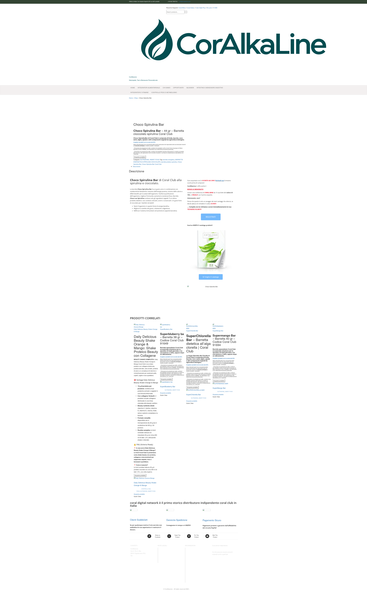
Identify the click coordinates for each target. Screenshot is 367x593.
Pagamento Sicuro (212, 520)
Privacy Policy (165, 550)
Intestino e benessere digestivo (210, 88)
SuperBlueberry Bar (166, 329)
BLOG (190, 88)
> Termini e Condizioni (168, 555)
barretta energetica (169, 160)
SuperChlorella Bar (192, 331)
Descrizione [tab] (136, 166)
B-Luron (209, 8)
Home (131, 98)
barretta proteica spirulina (169, 162)
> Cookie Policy (166, 552)
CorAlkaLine (133, 77)
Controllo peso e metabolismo (164, 92)
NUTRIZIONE (144, 160)
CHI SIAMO (166, 88)
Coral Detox (190, 8)
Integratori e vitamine (139, 92)
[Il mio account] (222, 8)
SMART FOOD (154, 160)
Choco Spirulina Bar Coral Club (151, 164)
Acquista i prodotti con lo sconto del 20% (144, 142)
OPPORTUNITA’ (178, 88)
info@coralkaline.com (185, 1)
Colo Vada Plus (200, 8)
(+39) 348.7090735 (139, 556)
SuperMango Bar (218, 331)
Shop (136, 98)
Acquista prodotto (139, 157)
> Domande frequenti (168, 558)
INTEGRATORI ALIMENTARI (149, 88)
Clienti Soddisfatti (138, 519)
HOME (132, 88)
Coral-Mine (181, 8)
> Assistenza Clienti (167, 560)
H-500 (215, 8)
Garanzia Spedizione (176, 520)
